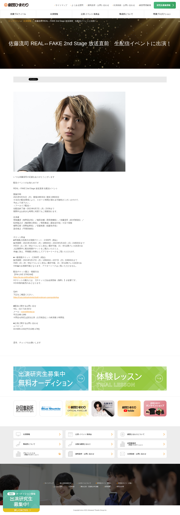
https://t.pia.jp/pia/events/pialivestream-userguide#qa (36, 297)
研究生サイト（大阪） (125, 483)
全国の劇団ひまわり (83, 444)
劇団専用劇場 (145, 5)
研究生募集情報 (163, 5)
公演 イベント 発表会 (90, 14)
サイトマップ (61, 5)
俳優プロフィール (18, 14)
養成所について (126, 14)
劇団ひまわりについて (135, 434)
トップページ (14, 21)
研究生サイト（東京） (104, 483)
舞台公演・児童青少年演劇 (89, 486)
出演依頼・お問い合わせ (124, 5)
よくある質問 (77, 5)
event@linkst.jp (28, 312)
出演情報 (54, 14)
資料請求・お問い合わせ (98, 5)
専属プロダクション (162, 14)
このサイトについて (84, 483)
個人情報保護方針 (66, 483)
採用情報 (107, 486)
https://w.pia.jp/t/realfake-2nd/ (25, 277)
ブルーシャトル (31, 454)
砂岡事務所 (135, 444)
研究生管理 (120, 486)
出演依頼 (71, 486)
